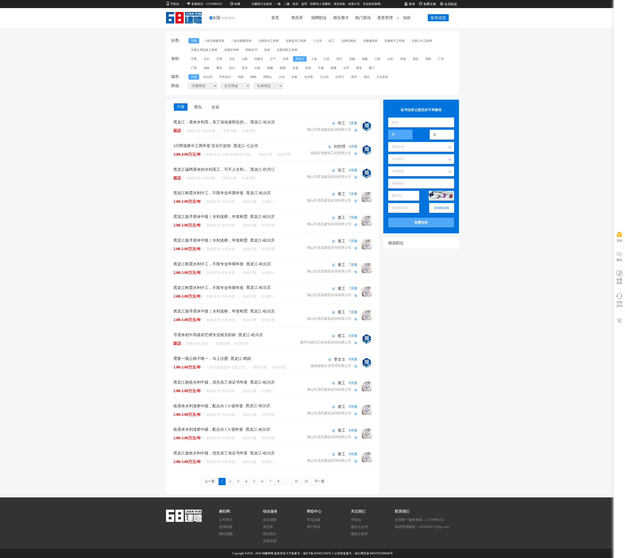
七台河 (324, 77)
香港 (359, 68)
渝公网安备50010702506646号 (374, 553)
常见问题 (314, 520)
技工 (331, 41)
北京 (206, 59)
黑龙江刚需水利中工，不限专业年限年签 (208, 193)
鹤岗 (253, 77)
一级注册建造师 (214, 41)
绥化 (367, 77)
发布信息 (438, 18)
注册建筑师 (370, 41)
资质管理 (385, 18)
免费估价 (421, 222)
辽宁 (273, 59)
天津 (219, 59)
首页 (275, 18)
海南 (206, 68)
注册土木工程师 (422, 41)
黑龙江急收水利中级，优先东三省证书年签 (210, 382)
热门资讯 (363, 18)
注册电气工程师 (394, 41)
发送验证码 (441, 208)
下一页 (319, 481)
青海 (308, 68)
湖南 (428, 59)
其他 (267, 50)
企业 (215, 107)
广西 (194, 68)
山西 (245, 59)
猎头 (198, 107)
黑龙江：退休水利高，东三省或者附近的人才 (210, 122)
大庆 (282, 77)
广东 (441, 59)
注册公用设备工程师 (204, 50)
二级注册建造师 (241, 41)
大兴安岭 (382, 77)
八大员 (317, 41)
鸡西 (241, 77)
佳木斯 (308, 77)
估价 (407, 18)
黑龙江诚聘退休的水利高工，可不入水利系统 (210, 169)
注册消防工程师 (287, 50)
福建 (365, 59)
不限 (194, 41)
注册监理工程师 (296, 41)
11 (296, 481)
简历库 (297, 18)
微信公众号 (359, 527)
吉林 (286, 59)
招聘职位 (319, 18)
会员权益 (450, 4)
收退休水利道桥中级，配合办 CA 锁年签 (208, 406)
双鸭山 (267, 77)
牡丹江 (339, 77)
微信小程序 (359, 534)
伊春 (294, 77)
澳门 (372, 68)
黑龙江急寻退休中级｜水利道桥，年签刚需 (210, 217)
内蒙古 (258, 59)
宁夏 (321, 68)
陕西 (283, 68)
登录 (412, 4)
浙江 (339, 59)
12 (306, 481)
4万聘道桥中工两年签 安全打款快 (202, 146)
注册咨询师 (231, 50)
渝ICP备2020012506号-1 (318, 553)
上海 (314, 59)
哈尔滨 (208, 77)
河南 (403, 59)
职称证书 (251, 50)
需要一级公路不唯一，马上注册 (200, 358)
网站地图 (226, 534)
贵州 (245, 68)
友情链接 (226, 527)
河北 (232, 59)
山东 (390, 59)
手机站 (356, 520)
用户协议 (314, 527)
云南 (257, 68)
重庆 (219, 68)
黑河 (354, 77)
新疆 (333, 68)
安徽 (352, 59)
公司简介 (226, 520)
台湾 (346, 68)
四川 (232, 68)
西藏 (270, 68)
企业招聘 (270, 520)
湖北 (415, 59)
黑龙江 (299, 59)
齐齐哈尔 (225, 77)
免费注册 (429, 4)
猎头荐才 (341, 18)
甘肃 (295, 68)
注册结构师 (348, 41)
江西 (377, 59)
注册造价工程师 (268, 41)
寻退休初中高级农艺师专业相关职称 (204, 335)
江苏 (327, 59)
